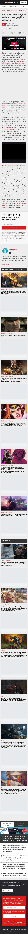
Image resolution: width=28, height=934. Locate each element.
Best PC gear (12, 6)
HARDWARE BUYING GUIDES (7, 824)
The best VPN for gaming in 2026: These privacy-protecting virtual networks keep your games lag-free (15, 838)
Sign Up (14, 916)
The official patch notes (9, 166)
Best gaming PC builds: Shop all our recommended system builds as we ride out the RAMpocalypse (14, 866)
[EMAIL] (10, 253)
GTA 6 (22, 6)
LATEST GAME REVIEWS (20, 824)
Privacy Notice (22, 233)
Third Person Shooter (12, 10)
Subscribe (23, 2)
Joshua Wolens (11, 24)
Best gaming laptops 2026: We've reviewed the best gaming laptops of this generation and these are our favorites (14, 848)
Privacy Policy (19, 922)
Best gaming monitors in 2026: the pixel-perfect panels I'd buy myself (14, 874)
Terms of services (20, 232)
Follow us (15, 33)
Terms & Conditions (13, 923)
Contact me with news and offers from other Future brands (14, 912)
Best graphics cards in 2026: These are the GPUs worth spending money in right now (15, 858)
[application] (14, 151)
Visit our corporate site (14, 885)
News (3, 24)
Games (3, 10)
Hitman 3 (21, 10)
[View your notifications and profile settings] (14, 2)
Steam (18, 205)
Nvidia (8, 127)
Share (5, 33)
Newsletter (23, 33)
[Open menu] (3, 2)
